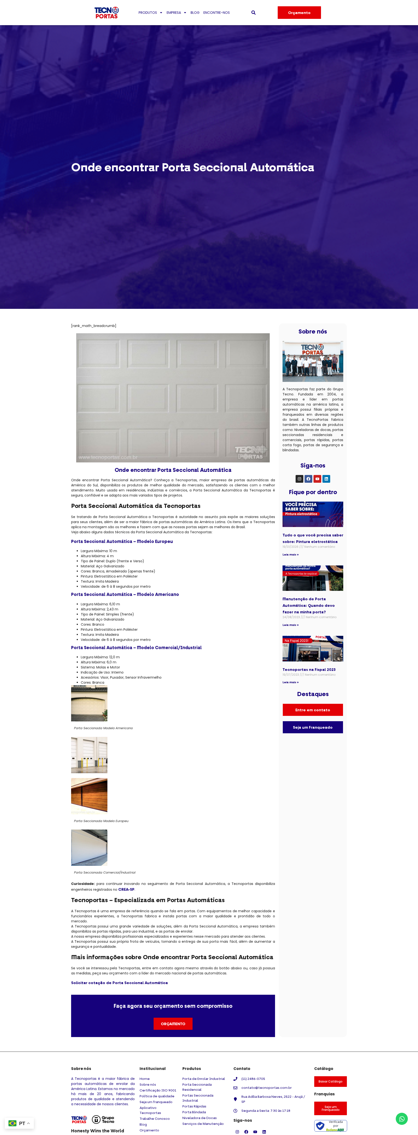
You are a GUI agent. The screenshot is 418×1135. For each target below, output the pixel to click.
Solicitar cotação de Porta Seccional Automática (119, 982)
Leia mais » (291, 554)
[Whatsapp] (402, 1119)
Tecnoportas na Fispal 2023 (309, 669)
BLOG (195, 12)
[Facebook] (308, 479)
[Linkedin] (326, 479)
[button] (253, 12)
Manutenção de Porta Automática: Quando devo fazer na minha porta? (309, 605)
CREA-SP (126, 889)
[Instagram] (299, 479)
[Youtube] (317, 479)
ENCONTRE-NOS (216, 12)
